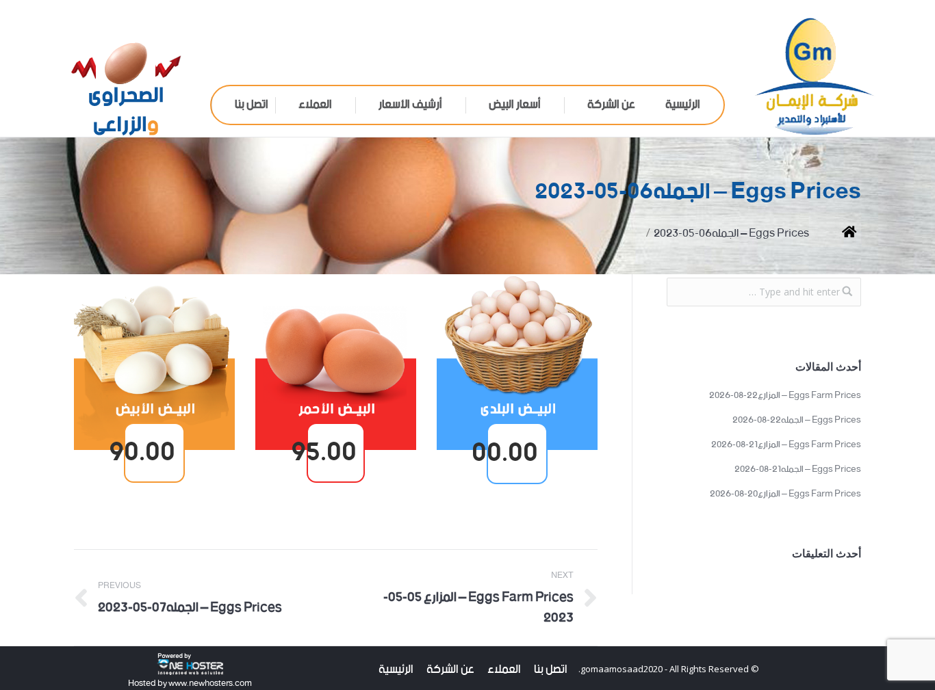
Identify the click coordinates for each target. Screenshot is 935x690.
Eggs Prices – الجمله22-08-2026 (796, 420)
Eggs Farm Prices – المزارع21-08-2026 (786, 445)
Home (838, 233)
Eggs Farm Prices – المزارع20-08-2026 (785, 494)
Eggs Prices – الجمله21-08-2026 (797, 470)
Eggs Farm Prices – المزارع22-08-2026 (785, 396)
